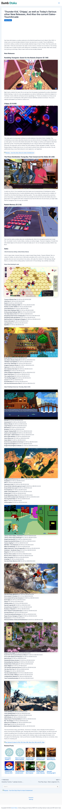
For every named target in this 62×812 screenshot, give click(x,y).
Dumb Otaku (14, 808)
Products (31, 797)
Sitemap (31, 799)
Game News (8, 20)
